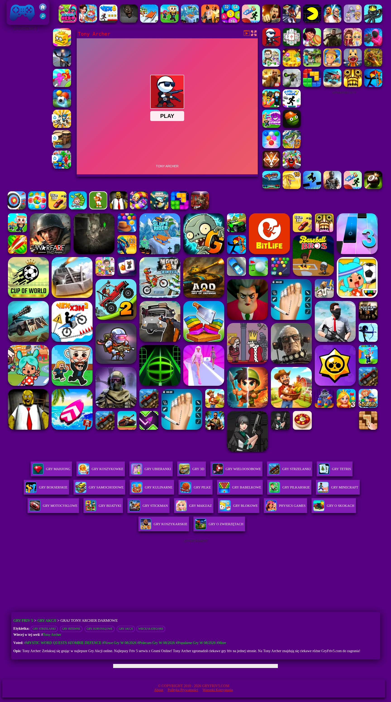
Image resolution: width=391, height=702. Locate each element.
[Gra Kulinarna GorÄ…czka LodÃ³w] (88, 21)
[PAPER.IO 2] (62, 45)
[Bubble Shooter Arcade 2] (271, 147)
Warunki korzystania (218, 690)
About (158, 690)
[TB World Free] (353, 21)
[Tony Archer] (271, 45)
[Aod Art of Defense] (271, 167)
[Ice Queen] (271, 65)
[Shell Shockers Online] (159, 208)
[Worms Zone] (139, 208)
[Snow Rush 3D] (149, 21)
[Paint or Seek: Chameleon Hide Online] (62, 147)
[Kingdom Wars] (62, 127)
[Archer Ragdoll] (373, 86)
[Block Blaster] (312, 86)
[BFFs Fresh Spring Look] (353, 45)
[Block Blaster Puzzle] (180, 208)
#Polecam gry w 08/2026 (156, 643)
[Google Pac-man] (312, 21)
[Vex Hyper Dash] (312, 188)
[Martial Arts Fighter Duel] (271, 21)
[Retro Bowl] (98, 208)
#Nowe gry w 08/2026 (119, 643)
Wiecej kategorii (150, 628)
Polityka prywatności (183, 690)
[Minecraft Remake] (312, 65)
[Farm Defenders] (373, 65)
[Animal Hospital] (353, 65)
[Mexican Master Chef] (312, 45)
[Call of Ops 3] (332, 45)
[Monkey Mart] (78, 208)
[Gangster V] (271, 86)
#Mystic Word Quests (45, 643)
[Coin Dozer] (292, 65)
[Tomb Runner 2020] (353, 86)
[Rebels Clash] (210, 21)
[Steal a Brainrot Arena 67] (271, 106)
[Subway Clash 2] (200, 208)
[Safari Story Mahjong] (62, 65)
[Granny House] (129, 21)
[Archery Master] (17, 208)
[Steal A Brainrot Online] (169, 21)
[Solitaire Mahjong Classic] (292, 45)
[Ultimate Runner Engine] (332, 65)
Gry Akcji (46, 620)
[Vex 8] (251, 21)
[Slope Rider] (190, 21)
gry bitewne (71, 628)
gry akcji (126, 628)
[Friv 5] (42, 9)
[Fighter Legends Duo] (332, 21)
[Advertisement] (25, 100)
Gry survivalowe (99, 628)
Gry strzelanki (44, 628)
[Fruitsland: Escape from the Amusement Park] (292, 167)
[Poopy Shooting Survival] (373, 45)
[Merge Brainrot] (292, 147)
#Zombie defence (84, 643)
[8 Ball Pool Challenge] (373, 188)
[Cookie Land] (37, 208)
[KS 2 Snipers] (292, 86)
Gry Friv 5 (16, 22)
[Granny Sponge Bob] (119, 208)
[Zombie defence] (62, 167)
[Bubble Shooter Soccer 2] (62, 106)
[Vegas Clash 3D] (292, 21)
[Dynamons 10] (292, 188)
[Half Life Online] (332, 188)
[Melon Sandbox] (292, 127)
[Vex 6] (108, 21)
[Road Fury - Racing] (332, 86)
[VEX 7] (292, 106)
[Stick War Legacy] (373, 21)
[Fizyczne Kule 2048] (231, 21)
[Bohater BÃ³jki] (68, 21)
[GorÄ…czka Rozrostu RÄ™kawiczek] (62, 86)
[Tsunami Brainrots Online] (271, 127)
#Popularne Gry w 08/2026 (196, 643)
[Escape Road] (57, 208)
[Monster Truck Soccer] (271, 188)
